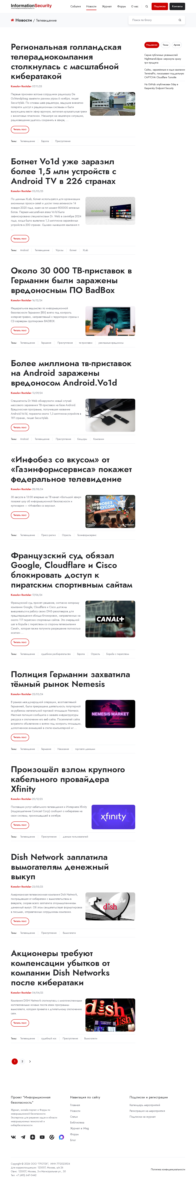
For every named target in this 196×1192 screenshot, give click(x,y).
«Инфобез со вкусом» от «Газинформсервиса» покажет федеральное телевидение (71, 469)
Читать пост (19, 129)
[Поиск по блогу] (179, 20)
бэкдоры (82, 439)
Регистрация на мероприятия (147, 1111)
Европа (45, 141)
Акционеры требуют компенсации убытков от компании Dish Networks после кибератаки (60, 968)
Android (24, 250)
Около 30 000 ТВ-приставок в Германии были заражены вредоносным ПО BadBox (71, 280)
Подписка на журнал (143, 1117)
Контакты (177, 6)
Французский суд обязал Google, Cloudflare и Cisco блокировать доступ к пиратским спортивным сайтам (71, 570)
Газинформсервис (86, 535)
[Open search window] (146, 6)
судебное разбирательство (56, 654)
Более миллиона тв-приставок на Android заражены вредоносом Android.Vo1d (71, 373)
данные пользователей (75, 836)
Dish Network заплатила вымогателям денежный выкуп (60, 867)
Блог (73, 1140)
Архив (177, 45)
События (75, 6)
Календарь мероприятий (145, 1105)
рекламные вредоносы (111, 343)
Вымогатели (69, 933)
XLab (85, 250)
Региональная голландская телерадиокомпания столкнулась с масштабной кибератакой (66, 61)
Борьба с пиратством (117, 654)
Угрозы (59, 250)
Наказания (63, 749)
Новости (91, 6)
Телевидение (27, 141)
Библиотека (77, 1123)
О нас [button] (134, 6)
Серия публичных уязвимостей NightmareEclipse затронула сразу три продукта (162, 58)
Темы (165, 45)
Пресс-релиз (48, 535)
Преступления (62, 141)
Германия (46, 343)
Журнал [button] (107, 6)
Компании (98, 439)
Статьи (74, 1117)
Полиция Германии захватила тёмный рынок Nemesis (70, 679)
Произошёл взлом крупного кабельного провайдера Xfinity (68, 779)
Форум (121, 6)
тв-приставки (85, 343)
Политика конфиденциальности (168, 1169)
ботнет (73, 250)
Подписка (160, 6)
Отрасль (66, 535)
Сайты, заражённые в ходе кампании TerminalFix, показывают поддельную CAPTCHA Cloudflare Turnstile (164, 73)
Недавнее (151, 45)
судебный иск (48, 1038)
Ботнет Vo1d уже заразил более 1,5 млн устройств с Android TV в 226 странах (63, 171)
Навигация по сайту (85, 1097)
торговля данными (85, 749)
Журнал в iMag (79, 1128)
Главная (75, 1105)
